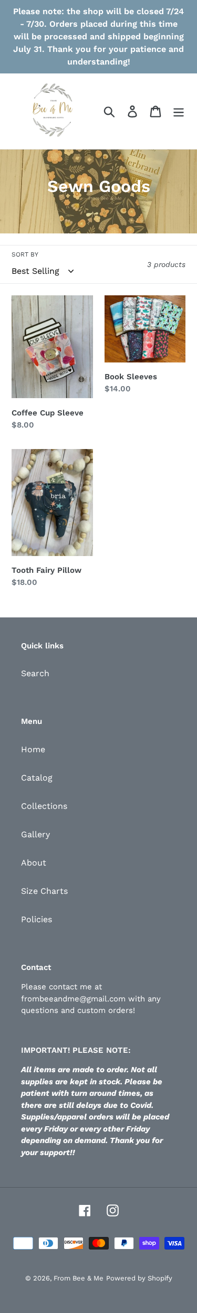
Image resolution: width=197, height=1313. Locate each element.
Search (35, 673)
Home (33, 749)
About (33, 863)
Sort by (25, 254)
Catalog (37, 778)
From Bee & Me (78, 1278)
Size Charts (44, 891)
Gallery (35, 834)
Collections (44, 806)
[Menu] (178, 111)
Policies (36, 919)
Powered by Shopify (139, 1278)
